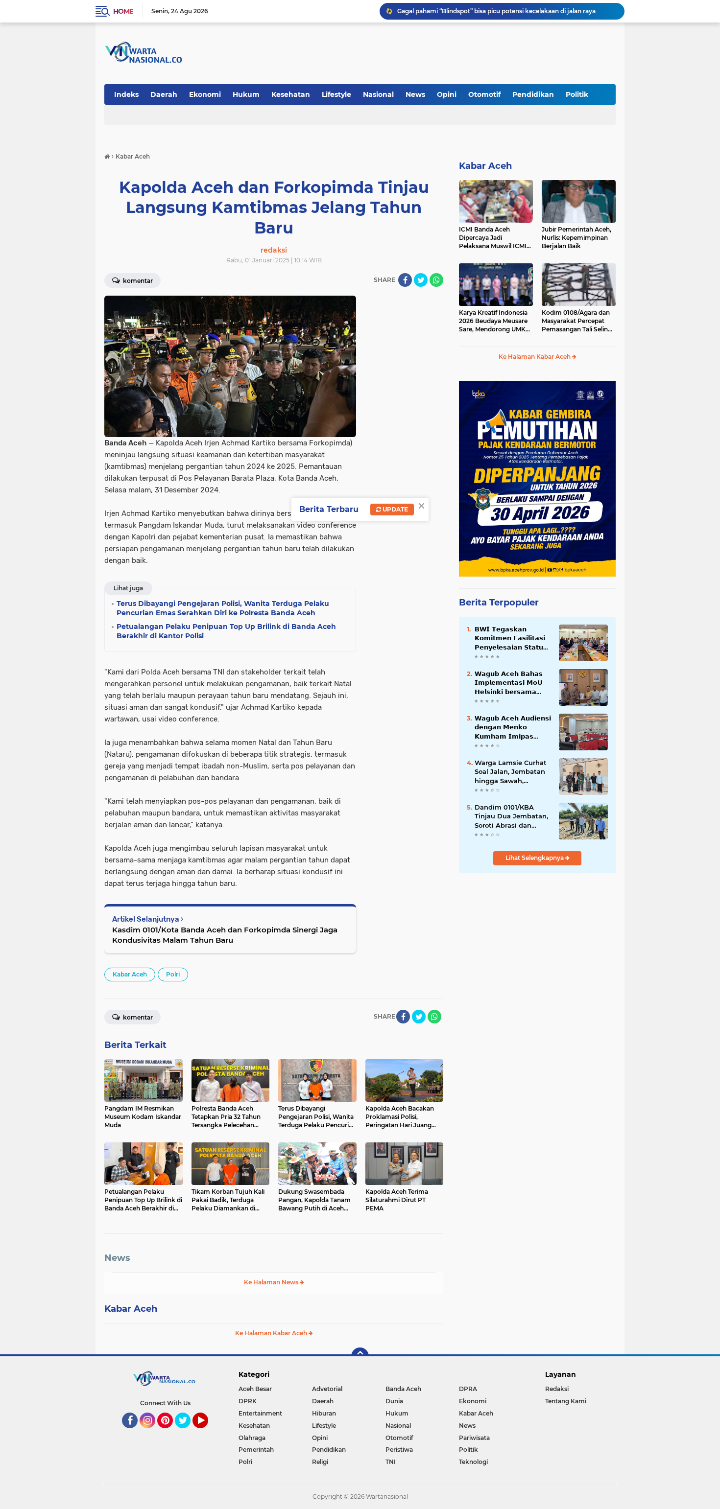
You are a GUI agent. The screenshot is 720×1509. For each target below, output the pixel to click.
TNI (390, 1461)
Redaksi (557, 1389)
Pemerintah (256, 1449)
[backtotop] (360, 1356)
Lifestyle (336, 94)
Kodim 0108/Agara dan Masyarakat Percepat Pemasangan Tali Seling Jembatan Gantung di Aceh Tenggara (577, 321)
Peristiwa (399, 1449)
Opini (446, 94)
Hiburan (324, 1413)
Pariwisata (474, 1437)
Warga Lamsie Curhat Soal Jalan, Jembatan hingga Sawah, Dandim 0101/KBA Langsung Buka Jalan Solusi (511, 772)
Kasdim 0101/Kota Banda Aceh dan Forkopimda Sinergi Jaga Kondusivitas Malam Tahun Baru (224, 935)
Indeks (126, 94)
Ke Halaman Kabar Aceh (272, 1333)
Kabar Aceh (130, 974)
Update (394, 509)
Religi (320, 1461)
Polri (173, 974)
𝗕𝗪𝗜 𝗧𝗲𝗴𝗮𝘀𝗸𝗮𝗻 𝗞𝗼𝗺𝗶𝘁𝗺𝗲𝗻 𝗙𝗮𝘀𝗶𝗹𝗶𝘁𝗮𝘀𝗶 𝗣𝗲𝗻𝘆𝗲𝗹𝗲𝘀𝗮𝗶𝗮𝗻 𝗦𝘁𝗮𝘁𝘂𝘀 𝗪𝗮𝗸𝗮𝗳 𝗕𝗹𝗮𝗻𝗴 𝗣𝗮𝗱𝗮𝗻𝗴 (512, 638)
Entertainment (260, 1413)
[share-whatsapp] (436, 280)
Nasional (378, 94)
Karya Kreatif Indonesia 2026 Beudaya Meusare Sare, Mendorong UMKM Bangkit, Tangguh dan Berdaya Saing (495, 321)
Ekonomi (205, 94)
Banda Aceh (403, 1389)
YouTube (206, 1432)
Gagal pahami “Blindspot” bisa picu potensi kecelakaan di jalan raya (496, 11)
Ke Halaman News (272, 1282)
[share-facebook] (405, 280)
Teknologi (473, 1461)
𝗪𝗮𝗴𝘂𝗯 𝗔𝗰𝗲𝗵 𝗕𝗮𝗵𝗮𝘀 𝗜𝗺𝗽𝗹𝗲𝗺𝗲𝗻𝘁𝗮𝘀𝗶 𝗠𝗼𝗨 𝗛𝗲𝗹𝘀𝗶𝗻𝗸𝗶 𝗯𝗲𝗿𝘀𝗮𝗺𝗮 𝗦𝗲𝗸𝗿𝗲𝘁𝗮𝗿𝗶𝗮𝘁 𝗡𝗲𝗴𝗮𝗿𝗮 (509, 683)
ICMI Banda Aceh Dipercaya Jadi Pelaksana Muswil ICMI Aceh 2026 (493, 238)
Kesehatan (290, 94)
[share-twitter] (421, 280)
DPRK (248, 1401)
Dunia (394, 1401)
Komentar (137, 280)
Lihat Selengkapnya (535, 857)
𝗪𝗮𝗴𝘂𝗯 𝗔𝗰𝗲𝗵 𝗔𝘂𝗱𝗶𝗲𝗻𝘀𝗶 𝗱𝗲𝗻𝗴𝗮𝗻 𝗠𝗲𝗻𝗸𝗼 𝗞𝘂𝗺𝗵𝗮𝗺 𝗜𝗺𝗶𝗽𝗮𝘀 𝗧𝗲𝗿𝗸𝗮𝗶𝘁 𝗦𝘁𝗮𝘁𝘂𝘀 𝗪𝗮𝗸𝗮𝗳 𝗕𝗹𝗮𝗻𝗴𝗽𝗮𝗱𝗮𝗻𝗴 (513, 727)
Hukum (246, 94)
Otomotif (484, 94)
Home (123, 11)
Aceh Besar (255, 1389)
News (415, 94)
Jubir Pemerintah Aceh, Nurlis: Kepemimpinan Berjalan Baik (576, 238)
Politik (577, 94)
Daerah (163, 94)
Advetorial (327, 1389)
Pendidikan (533, 94)
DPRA (468, 1389)
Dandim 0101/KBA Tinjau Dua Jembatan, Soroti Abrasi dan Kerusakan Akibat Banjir (511, 816)
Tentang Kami (565, 1401)
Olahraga (252, 1437)
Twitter (187, 1432)
